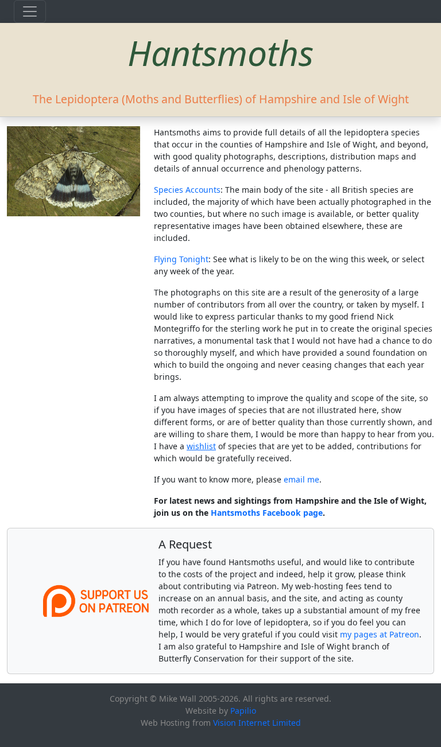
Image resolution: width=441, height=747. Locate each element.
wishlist (201, 446)
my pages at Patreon (379, 634)
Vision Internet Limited (257, 722)
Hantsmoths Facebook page (267, 512)
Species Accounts (187, 189)
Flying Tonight (181, 259)
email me (301, 479)
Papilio (243, 710)
